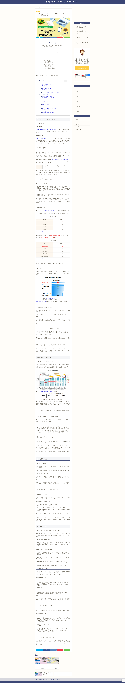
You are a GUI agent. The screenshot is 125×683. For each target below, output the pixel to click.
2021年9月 (77, 108)
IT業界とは (38, 11)
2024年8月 (77, 89)
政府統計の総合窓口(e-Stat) (49, 210)
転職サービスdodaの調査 (41, 138)
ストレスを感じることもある (49, 67)
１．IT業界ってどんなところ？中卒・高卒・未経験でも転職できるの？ (82, 31)
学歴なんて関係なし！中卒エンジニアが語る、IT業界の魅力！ (52, 45)
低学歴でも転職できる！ (48, 61)
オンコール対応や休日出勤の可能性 (50, 68)
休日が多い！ (47, 51)
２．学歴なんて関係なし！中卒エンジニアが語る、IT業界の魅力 (83, 27)
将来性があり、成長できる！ (49, 54)
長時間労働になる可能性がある (49, 66)
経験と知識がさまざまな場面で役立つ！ (48, 97)
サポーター (77, 124)
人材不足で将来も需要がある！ (47, 96)
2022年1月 (77, 101)
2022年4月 (77, 96)
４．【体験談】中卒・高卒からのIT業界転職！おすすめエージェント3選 (83, 34)
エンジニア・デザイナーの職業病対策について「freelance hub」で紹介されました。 (83, 43)
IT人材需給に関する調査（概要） (46, 391)
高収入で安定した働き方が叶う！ (49, 46)
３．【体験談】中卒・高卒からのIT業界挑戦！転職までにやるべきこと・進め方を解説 (83, 39)
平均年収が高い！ (45, 85)
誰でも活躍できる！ (47, 60)
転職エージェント (79, 129)
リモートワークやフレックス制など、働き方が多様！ (52, 52)
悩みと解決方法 (78, 126)
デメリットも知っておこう (48, 64)
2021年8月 (77, 111)
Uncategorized (78, 121)
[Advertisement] (82, 13)
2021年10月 (78, 106)
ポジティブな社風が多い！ (49, 62)
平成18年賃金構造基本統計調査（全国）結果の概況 (46, 129)
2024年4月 (77, 91)
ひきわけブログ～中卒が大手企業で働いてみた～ (62, 2)
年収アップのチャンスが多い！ (49, 49)
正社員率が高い (47, 50)
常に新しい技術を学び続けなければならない (51, 65)
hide (56, 43)
